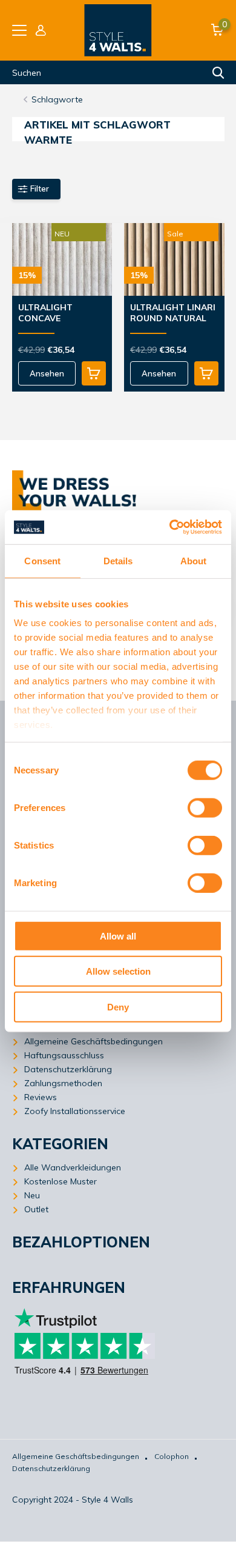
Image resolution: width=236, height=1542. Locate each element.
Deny (118, 1006)
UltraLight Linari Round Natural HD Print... (172, 313)
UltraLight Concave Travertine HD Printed (53, 313)
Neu (32, 1195)
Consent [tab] (42, 560)
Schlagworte (57, 99)
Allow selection (118, 971)
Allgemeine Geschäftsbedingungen (93, 1041)
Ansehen (47, 373)
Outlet (36, 1209)
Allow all (118, 935)
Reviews (40, 1097)
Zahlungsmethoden (63, 1083)
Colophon (171, 1456)
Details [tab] (118, 560)
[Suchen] (218, 73)
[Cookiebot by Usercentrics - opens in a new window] (169, 527)
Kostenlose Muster (60, 1181)
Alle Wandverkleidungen (72, 1167)
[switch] (205, 807)
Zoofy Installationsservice (74, 1111)
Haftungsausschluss (64, 1055)
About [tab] (193, 560)
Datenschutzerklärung (68, 1069)
